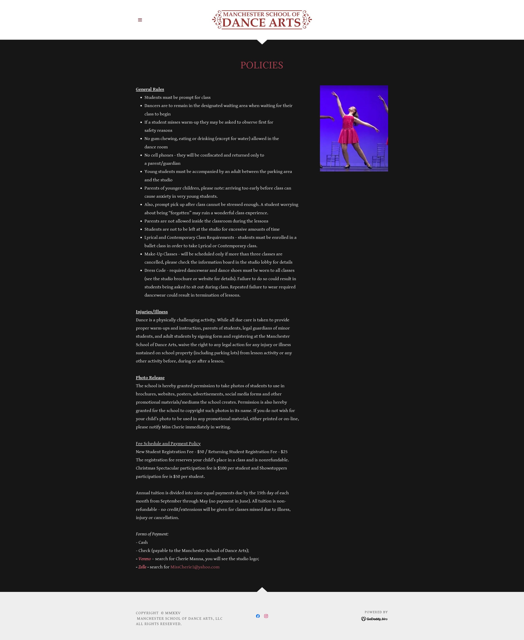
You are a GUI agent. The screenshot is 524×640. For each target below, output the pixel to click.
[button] (140, 20)
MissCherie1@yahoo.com (195, 567)
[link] (262, 19)
